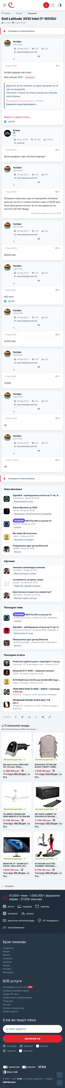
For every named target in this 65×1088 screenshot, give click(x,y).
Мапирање (8, 972)
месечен (27, 1050)
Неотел (17, 552)
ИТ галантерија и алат (33, 664)
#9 (58, 460)
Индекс (6, 965)
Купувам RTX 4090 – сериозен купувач (33, 670)
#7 (58, 376)
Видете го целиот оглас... (17, 117)
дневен (44, 1046)
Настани (7, 968)
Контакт (7, 1004)
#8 (58, 418)
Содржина (8, 948)
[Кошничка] (53, 5)
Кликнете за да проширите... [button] (22, 104)
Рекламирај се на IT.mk (17, 987)
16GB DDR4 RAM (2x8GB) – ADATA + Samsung (36, 689)
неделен (11, 1050)
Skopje (14, 59)
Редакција (8, 1001)
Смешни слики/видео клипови (29, 567)
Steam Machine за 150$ (25, 507)
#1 (59, 66)
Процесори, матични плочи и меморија (32, 514)
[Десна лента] (60, 5)
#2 (58, 150)
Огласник (7, 958)
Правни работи (10, 1011)
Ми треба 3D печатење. (25, 533)
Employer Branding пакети (16, 990)
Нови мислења (13, 489)
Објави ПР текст (11, 994)
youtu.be (20, 143)
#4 (58, 248)
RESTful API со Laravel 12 (32, 520)
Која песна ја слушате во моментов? (32, 592)
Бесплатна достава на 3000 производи (19, 729)
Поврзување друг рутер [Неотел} (30, 545)
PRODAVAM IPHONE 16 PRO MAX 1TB (31, 700)
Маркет (6, 955)
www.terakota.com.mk (27, 52)
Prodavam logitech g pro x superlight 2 (36, 661)
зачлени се (32, 1038)
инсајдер (12, 1046)
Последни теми (13, 607)
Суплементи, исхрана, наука (28, 579)
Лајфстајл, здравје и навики (27, 586)
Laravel (17, 527)
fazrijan (7, 22)
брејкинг (28, 1046)
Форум (6, 951)
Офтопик (9, 561)
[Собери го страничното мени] (4, 5)
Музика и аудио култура (25, 598)
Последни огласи (14, 654)
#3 (58, 192)
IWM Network (9, 1082)
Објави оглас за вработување (17, 997)
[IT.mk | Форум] (11, 5)
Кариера (7, 962)
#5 (58, 290)
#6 (58, 334)
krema (16, 130)
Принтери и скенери (23, 539)
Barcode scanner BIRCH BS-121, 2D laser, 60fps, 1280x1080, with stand (16, 766)
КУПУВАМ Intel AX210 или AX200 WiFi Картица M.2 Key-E (37, 680)
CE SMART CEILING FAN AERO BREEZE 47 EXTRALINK (16, 815)
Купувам (24, 673)
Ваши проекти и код (23, 501)
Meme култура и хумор (25, 573)
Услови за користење (13, 1008)
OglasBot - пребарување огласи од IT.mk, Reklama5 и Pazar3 (37, 495)
